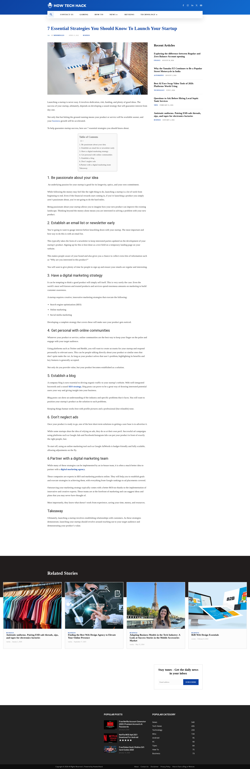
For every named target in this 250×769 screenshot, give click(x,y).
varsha (8, 642)
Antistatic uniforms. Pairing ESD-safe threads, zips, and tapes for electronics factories (32, 636)
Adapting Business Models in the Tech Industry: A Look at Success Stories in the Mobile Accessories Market (155, 638)
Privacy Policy (165, 766)
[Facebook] (183, 5)
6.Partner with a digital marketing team (95, 165)
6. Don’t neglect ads (87, 161)
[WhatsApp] (83, 533)
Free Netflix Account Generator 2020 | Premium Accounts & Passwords (132, 724)
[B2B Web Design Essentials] (218, 605)
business (56, 121)
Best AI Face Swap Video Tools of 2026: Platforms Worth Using (174, 85)
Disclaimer (154, 766)
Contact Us (145, 766)
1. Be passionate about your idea (92, 144)
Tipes (156, 105)
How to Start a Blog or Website (183, 766)
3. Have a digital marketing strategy (93, 151)
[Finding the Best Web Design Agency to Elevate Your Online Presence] (94, 605)
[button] (51, 14)
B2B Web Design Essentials (205, 635)
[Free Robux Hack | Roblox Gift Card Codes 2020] (110, 749)
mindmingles (59, 35)
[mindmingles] (49, 35)
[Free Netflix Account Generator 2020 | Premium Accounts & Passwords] (110, 724)
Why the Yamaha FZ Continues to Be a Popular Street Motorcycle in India (178, 70)
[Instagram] (187, 5)
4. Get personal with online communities (95, 155)
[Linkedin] (192, 5)
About (136, 766)
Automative (159, 75)
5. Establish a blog (86, 158)
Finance (157, 60)
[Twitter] (196, 5)
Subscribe (191, 682)
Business (86, 35)
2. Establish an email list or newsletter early (96, 148)
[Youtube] (201, 5)
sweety (193, 639)
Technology (159, 90)
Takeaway (83, 168)
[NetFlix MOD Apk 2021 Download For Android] (110, 738)
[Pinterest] (77, 533)
